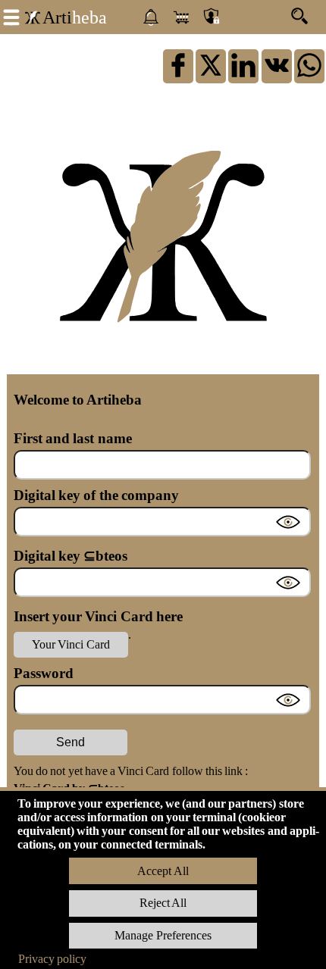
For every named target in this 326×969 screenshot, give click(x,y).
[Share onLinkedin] (243, 76)
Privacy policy (52, 958)
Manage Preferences (162, 935)
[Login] (211, 17)
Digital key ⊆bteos (70, 556)
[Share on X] (211, 76)
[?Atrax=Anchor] (277, 76)
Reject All (163, 902)
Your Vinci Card (70, 644)
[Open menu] (11, 16)
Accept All (162, 870)
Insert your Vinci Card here (98, 616)
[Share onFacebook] (178, 76)
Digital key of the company (96, 495)
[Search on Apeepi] (305, 13)
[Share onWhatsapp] (309, 76)
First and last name (73, 438)
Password (44, 673)
